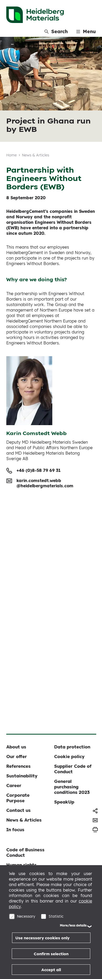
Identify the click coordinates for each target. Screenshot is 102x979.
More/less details (73, 925)
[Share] (95, 810)
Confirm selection (51, 953)
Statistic (56, 916)
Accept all (51, 969)
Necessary (26, 916)
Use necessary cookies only (42, 937)
